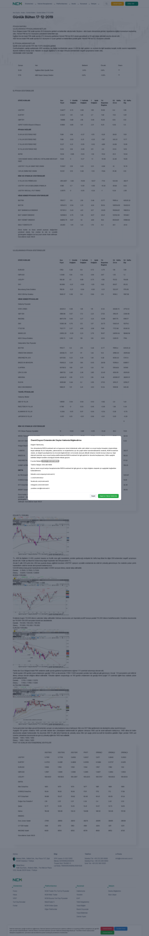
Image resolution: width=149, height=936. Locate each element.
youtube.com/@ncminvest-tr (40, 488)
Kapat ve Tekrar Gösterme (108, 496)
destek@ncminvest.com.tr (50, 461)
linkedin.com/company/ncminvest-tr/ (43, 474)
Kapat (93, 496)
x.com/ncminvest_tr (37, 478)
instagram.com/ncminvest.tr (40, 485)
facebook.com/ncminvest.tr (40, 481)
